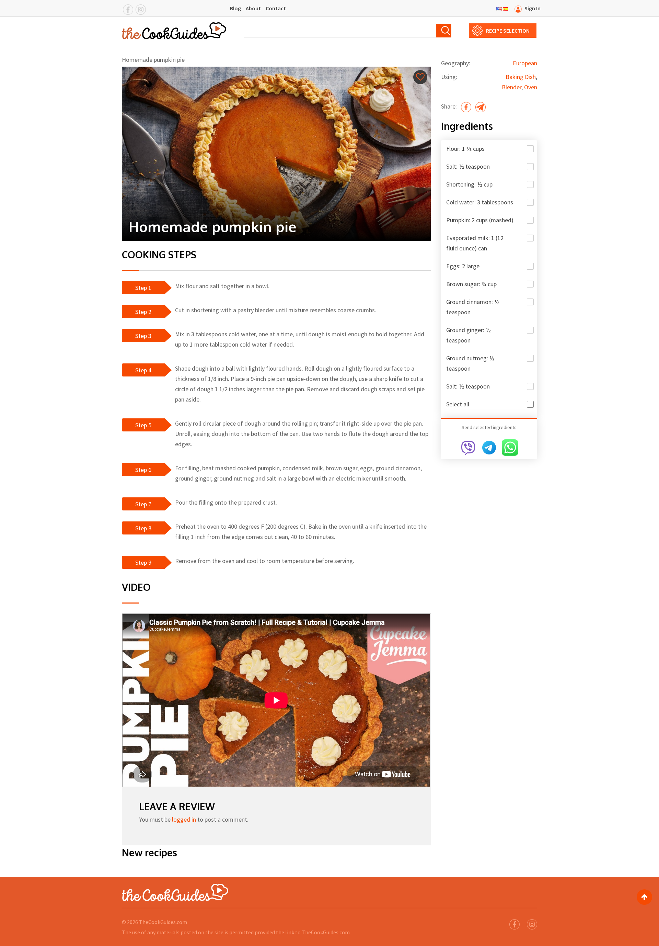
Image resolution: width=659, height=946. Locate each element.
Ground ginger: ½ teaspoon (468, 335)
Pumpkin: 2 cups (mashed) (479, 220)
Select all (457, 404)
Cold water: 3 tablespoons (479, 202)
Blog (235, 8)
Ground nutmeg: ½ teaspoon (470, 363)
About (253, 8)
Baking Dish (521, 77)
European (525, 63)
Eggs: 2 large (462, 266)
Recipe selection (508, 30)
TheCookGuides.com (163, 922)
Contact (276, 8)
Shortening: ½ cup (469, 184)
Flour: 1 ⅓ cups (465, 149)
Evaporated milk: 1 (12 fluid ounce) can (475, 243)
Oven (530, 87)
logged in (184, 819)
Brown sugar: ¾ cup (471, 284)
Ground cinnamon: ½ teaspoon (472, 307)
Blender (511, 87)
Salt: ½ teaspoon (468, 166)
